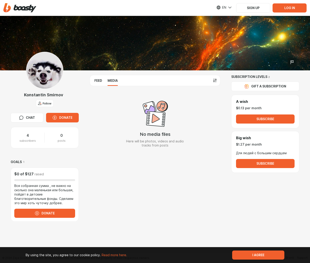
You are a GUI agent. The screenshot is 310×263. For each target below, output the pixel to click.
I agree (258, 255)
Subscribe (265, 119)
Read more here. (114, 255)
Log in (289, 8)
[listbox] (221, 7)
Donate (65, 117)
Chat (30, 117)
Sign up (253, 8)
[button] (19, 7)
